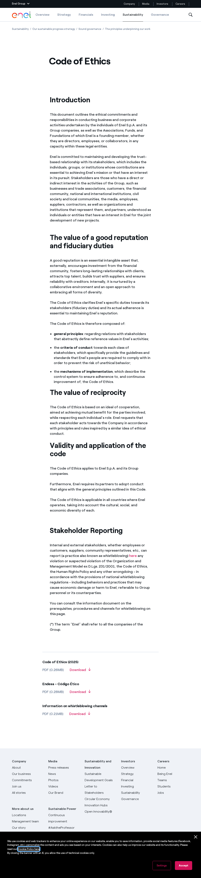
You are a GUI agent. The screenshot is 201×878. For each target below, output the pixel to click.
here (133, 556)
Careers (180, 3)
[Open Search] (190, 14)
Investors (162, 3)
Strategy (64, 14)
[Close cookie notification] (195, 837)
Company (129, 3)
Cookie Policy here (28, 849)
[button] (21, 4)
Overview (42, 14)
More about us (23, 809)
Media (145, 3)
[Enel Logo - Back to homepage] (22, 14)
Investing (108, 14)
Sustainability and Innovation (98, 764)
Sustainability (133, 17)
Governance (160, 14)
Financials (86, 14)
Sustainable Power (62, 809)
